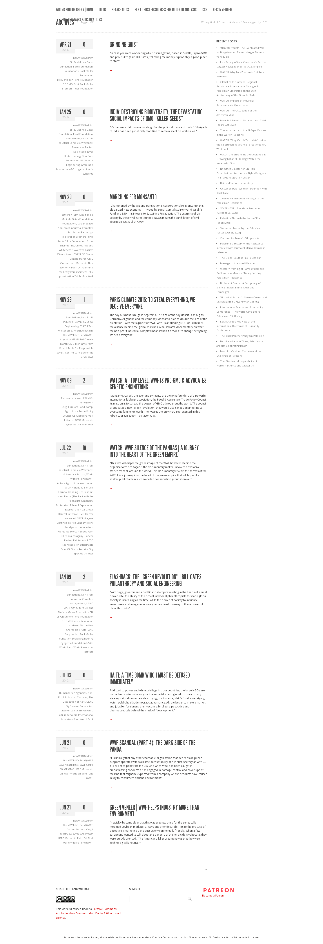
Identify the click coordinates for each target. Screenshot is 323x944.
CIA (91, 612)
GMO (70, 84)
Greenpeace (85, 223)
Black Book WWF (76, 764)
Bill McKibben (65, 79)
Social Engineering (82, 638)
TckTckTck (81, 276)
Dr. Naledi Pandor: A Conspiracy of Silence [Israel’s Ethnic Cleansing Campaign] (238, 287)
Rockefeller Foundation (71, 241)
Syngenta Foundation (73, 643)
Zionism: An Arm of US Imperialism (240, 238)
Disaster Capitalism (71, 710)
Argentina (66, 339)
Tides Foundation (83, 88)
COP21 (77, 254)
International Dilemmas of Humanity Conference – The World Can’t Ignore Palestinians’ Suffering (239, 312)
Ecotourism (63, 505)
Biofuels (88, 487)
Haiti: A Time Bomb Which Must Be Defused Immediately (150, 678)
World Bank (66, 647)
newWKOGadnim (83, 57)
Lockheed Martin (78, 625)
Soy (91, 549)
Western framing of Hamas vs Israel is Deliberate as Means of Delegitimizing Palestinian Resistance (240, 273)
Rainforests (80, 540)
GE (65, 84)
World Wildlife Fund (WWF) (78, 335)
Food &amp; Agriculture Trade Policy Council (78, 411)
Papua (69, 536)
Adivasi (61, 483)
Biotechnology (73, 156)
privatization (66, 276)
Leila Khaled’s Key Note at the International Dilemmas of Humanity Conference (237, 326)
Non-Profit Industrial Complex (75, 228)
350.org (61, 254)
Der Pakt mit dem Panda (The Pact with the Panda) (75, 496)
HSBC (78, 518)
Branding (73, 492)
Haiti (61, 714)
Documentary (85, 500)
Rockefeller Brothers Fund (77, 236)
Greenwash (86, 833)
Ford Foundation (83, 66)
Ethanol (75, 505)
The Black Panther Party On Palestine (242, 335)
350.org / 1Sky (70, 214)
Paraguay (78, 536)
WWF (90, 276)
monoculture (85, 527)
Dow (85, 156)
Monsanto (62, 169)
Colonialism (86, 706)
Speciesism (81, 553)
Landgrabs (71, 527)
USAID (89, 603)
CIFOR (60, 616)
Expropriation (73, 509)
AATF (67, 607)
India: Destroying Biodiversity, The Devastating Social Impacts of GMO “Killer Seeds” (156, 115)
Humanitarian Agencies (72, 692)
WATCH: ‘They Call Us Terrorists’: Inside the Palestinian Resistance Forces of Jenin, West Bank (241, 145)
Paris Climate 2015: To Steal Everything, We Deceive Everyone (152, 303)
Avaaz (82, 214)
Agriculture (78, 607)
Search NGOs (120, 9)
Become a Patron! (213, 895)
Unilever (82, 424)
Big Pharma (73, 706)
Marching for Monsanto (133, 197)
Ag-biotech (80, 151)
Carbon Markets (76, 829)
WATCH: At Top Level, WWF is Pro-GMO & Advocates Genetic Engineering (158, 384)
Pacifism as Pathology (80, 232)
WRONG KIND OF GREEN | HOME (75, 9)
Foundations (71, 71)
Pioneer (88, 536)
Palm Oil (76, 267)
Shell (90, 838)
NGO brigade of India (81, 169)
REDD (90, 540)
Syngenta (88, 173)
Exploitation (86, 505)
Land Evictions (85, 522)
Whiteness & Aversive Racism (76, 249)
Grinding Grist (124, 45)
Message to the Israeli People (237, 263)
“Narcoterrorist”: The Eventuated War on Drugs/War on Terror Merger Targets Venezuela (240, 52)
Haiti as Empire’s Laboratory (236, 183)
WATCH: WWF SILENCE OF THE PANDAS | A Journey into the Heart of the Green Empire (154, 451)
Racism (68, 540)
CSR (204, 9)
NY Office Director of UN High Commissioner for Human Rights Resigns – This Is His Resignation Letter (241, 173)
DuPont (74, 406)
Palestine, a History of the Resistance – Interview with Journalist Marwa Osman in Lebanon (240, 248)
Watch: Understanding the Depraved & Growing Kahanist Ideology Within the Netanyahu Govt (241, 159)
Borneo (62, 492)
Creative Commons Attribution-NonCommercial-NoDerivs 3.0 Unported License (88, 913)
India (90, 164)
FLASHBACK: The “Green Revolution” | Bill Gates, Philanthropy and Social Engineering (156, 580)
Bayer (90, 151)
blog (102, 9)
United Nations (84, 245)
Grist (76, 84)
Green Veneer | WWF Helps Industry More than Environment (154, 811)
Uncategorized (76, 603)
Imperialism (71, 714)
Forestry (63, 833)
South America (80, 549)
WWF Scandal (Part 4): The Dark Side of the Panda (152, 746)
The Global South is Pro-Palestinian (240, 257)
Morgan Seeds (78, 531)
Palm (90, 343)
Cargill (65, 406)
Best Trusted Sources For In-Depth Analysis (166, 9)
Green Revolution (82, 621)
